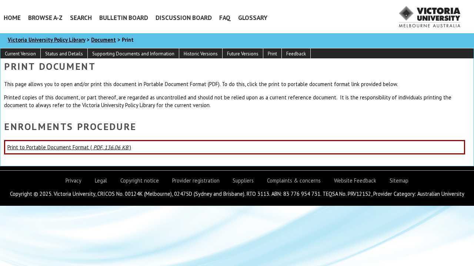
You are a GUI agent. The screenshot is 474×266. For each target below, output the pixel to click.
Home (12, 17)
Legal (101, 180)
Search (81, 17)
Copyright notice (139, 180)
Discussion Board (184, 17)
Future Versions (242, 54)
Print (272, 54)
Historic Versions (201, 54)
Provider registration (196, 180)
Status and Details (64, 54)
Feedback (296, 54)
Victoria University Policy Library (46, 39)
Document (103, 39)
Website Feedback (355, 180)
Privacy (73, 180)
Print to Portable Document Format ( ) (69, 147)
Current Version (20, 54)
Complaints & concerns (294, 180)
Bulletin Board (123, 17)
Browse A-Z (45, 17)
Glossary (252, 17)
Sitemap (399, 180)
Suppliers (243, 180)
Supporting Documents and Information (133, 54)
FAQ (225, 17)
